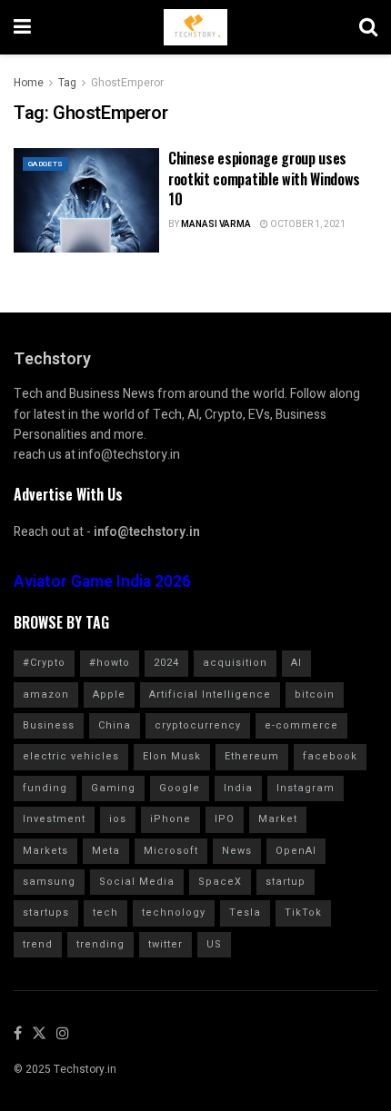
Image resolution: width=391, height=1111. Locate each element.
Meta (106, 850)
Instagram (305, 788)
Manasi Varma (216, 224)
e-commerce (301, 725)
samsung (49, 881)
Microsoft (171, 850)
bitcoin (315, 694)
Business (49, 725)
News (237, 850)
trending (100, 944)
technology (174, 912)
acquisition (235, 662)
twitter (165, 944)
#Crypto (44, 662)
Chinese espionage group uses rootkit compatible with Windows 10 (264, 178)
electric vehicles (71, 756)
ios (117, 819)
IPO (225, 819)
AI (296, 662)
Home (29, 82)
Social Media (137, 881)
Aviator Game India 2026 (102, 581)
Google (179, 788)
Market (277, 819)
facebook (330, 756)
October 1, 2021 (307, 224)
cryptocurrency (198, 725)
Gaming (113, 788)
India (238, 788)
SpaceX (220, 881)
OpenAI (296, 850)
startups (46, 912)
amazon (46, 694)
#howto (109, 662)
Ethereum (252, 756)
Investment (54, 819)
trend (38, 944)
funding (45, 788)
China (114, 725)
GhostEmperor (127, 82)
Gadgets (45, 164)
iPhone (170, 819)
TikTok (303, 912)
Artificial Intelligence (210, 694)
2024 (166, 662)
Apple (109, 694)
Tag (67, 82)
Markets (45, 850)
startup (286, 881)
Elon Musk (172, 756)
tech (105, 912)
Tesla (245, 912)
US (214, 944)
